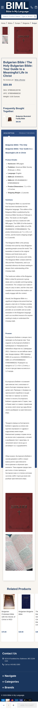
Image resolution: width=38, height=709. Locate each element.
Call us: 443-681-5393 (12, 664)
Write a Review (20, 80)
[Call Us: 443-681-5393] (32, 7)
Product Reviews (27, 133)
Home (3, 23)
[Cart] (36, 7)
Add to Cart (27, 705)
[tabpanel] (9, 617)
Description (9, 133)
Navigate (10, 675)
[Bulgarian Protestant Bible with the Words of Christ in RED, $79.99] (9, 601)
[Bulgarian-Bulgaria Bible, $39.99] (26, 601)
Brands (9, 687)
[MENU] (2, 7)
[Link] (17, 7)
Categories (12, 681)
